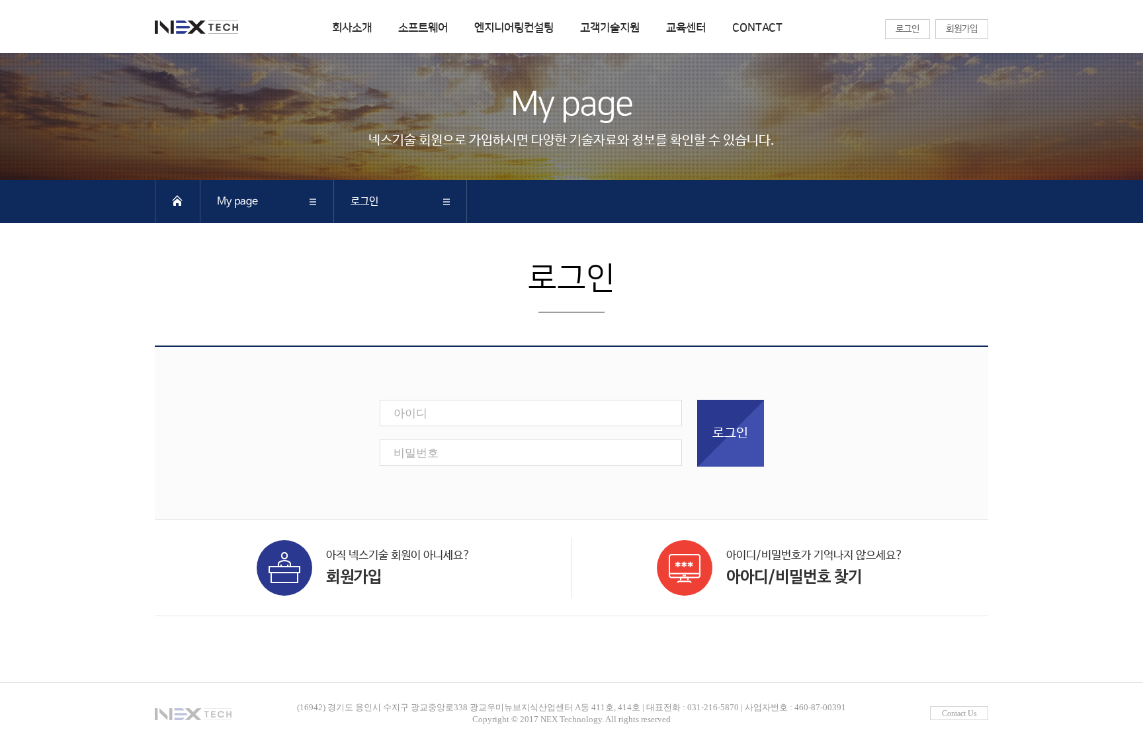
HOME (177, 200)
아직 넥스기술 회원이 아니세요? (398, 567)
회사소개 (352, 28)
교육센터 (686, 28)
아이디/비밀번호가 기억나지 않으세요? (814, 567)
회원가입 (962, 29)
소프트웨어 (423, 28)
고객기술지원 (610, 28)
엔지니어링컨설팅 (514, 28)
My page (237, 201)
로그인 (907, 29)
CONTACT (757, 28)
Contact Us (959, 713)
